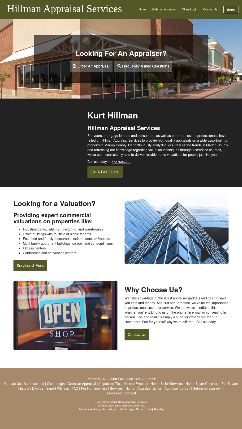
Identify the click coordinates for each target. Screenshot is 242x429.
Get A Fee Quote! (105, 172)
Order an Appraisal (164, 9)
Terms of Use (143, 409)
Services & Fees (30, 265)
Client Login (190, 9)
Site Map (159, 409)
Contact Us (210, 9)
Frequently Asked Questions (145, 66)
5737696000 (121, 161)
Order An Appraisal (93, 66)
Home (143, 9)
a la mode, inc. (109, 409)
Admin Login (127, 409)
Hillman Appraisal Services (64, 9)
